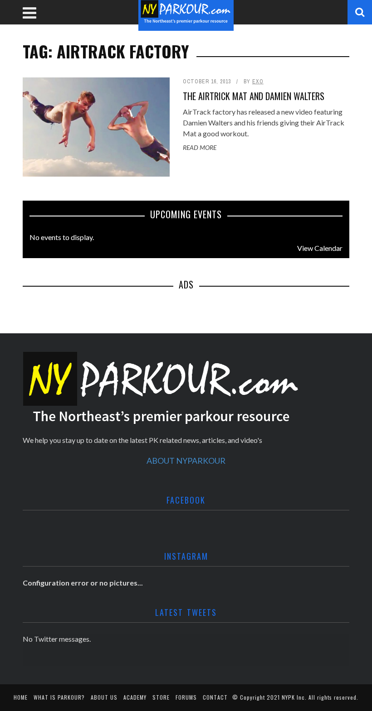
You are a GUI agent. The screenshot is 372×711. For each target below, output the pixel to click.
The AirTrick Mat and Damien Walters (253, 96)
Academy (135, 697)
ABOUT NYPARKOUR (186, 461)
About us (104, 697)
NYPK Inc (293, 697)
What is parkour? (59, 697)
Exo (258, 81)
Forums (186, 697)
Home (21, 697)
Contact (215, 697)
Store (161, 697)
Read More (199, 147)
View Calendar (320, 248)
